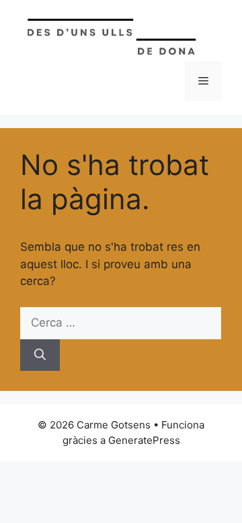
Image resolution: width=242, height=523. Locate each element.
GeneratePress (144, 440)
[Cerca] (40, 355)
